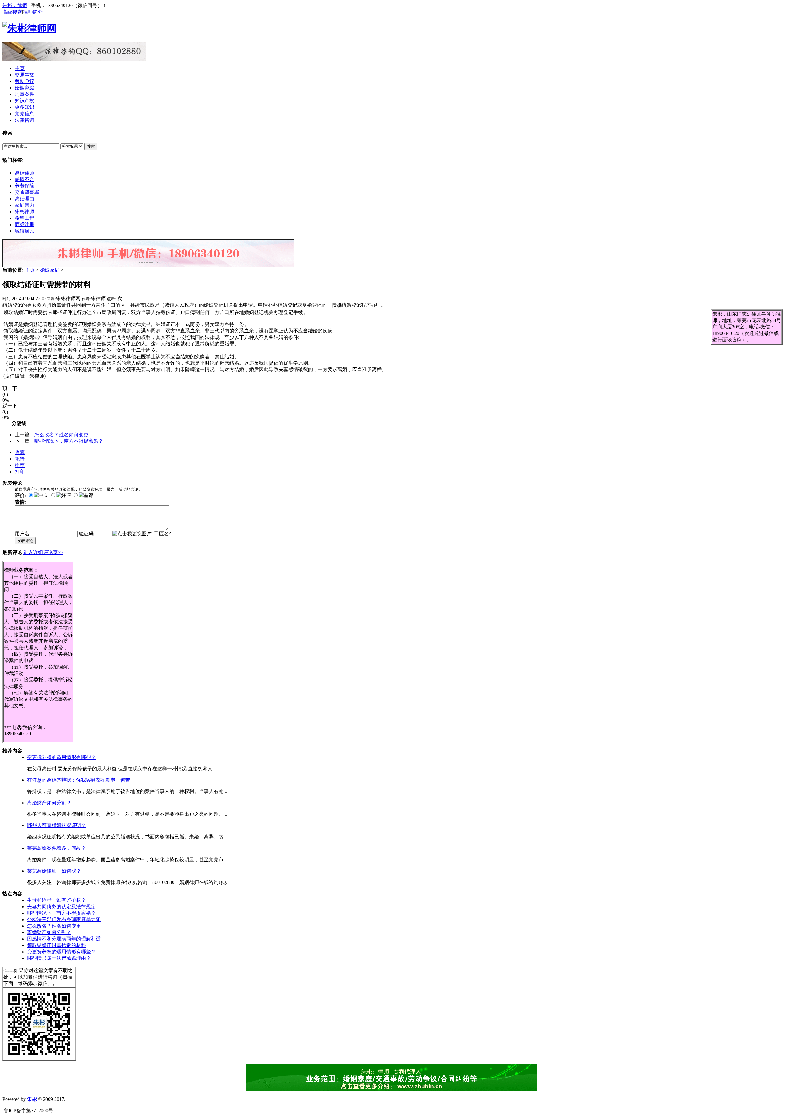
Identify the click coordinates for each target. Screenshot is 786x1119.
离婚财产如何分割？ (49, 802)
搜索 (91, 146)
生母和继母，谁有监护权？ (56, 900)
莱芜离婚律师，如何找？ (54, 871)
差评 (88, 495)
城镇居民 (24, 231)
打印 (20, 471)
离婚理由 (24, 198)
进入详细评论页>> (43, 552)
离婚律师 (24, 172)
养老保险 (24, 185)
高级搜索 (12, 11)
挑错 (20, 458)
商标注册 (24, 224)
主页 (30, 270)
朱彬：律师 (14, 5)
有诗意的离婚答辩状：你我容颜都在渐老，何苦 (78, 780)
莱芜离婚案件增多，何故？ (56, 848)
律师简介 (33, 11)
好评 (66, 495)
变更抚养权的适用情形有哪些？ (61, 757)
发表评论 (25, 540)
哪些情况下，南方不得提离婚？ (68, 441)
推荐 (20, 465)
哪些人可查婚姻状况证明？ (56, 825)
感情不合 (24, 179)
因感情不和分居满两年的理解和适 (64, 938)
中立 (44, 495)
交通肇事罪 (27, 192)
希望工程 (24, 218)
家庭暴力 (24, 205)
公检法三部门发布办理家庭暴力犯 (64, 919)
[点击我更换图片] (132, 534)
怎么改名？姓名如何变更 (61, 434)
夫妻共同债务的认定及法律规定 (61, 906)
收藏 (20, 452)
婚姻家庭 (50, 270)
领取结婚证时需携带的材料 (56, 945)
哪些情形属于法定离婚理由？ (59, 958)
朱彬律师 (24, 211)
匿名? (165, 533)
